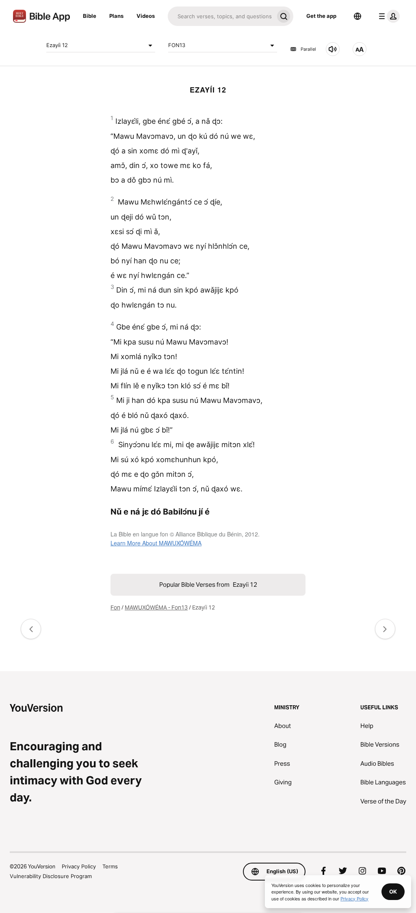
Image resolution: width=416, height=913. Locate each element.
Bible (89, 16)
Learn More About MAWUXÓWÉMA (156, 543)
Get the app (321, 16)
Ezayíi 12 (57, 45)
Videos (145, 16)
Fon (115, 607)
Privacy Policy (79, 866)
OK (393, 891)
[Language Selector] (357, 16)
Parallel (308, 49)
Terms (110, 866)
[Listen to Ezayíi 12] (333, 49)
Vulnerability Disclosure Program (51, 876)
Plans (116, 16)
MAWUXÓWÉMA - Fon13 (156, 607)
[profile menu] (387, 16)
